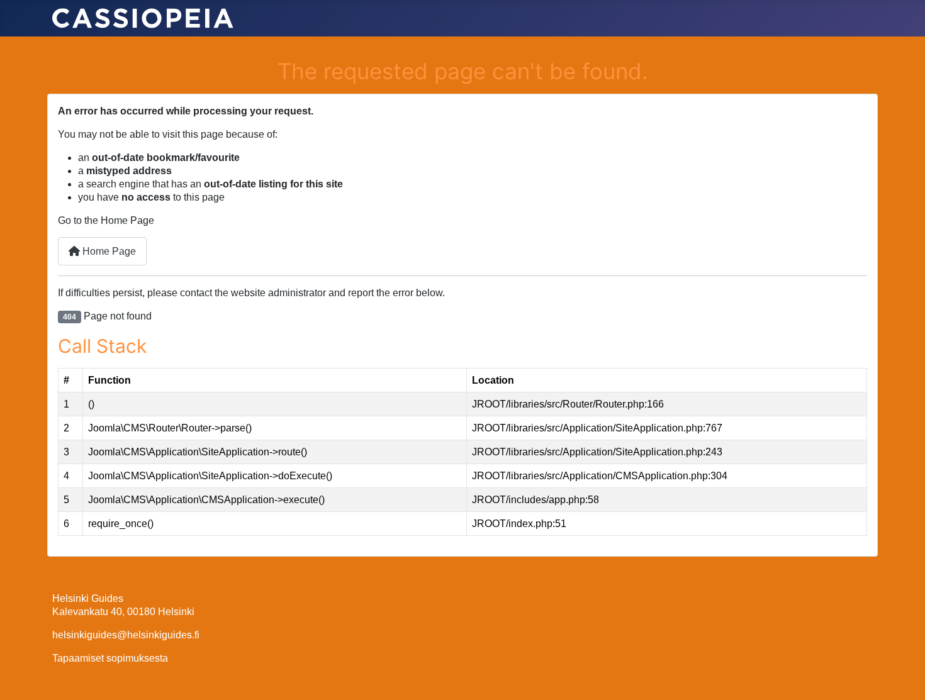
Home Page (108, 251)
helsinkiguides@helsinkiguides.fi (125, 635)
